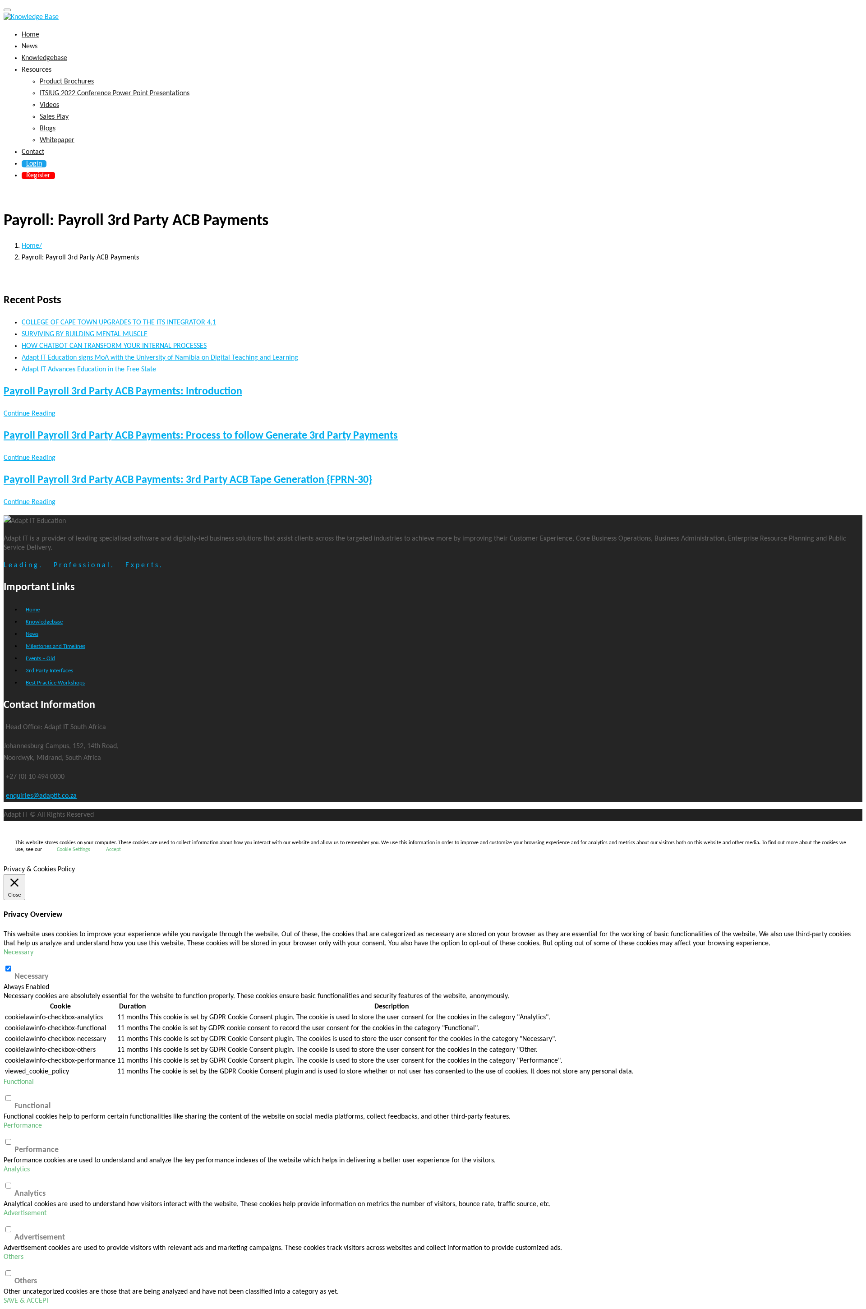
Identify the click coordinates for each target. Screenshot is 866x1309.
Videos (49, 105)
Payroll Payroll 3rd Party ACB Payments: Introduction (123, 391)
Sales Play (54, 116)
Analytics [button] (17, 1169)
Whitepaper (57, 140)
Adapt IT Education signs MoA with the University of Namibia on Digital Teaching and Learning (160, 357)
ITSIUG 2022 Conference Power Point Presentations (114, 93)
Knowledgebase (44, 58)
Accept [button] (113, 849)
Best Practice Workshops (55, 683)
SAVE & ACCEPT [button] (27, 1300)
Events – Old (40, 658)
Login (34, 163)
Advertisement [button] (25, 1213)
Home (30, 34)
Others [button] (13, 1257)
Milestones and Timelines (55, 646)
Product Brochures (67, 81)
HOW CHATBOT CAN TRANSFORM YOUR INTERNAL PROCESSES (114, 346)
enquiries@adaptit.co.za (41, 796)
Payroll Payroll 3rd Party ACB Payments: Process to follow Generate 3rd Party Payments (201, 435)
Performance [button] (23, 1125)
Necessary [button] (18, 952)
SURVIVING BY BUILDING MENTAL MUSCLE (84, 334)
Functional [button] (19, 1082)
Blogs (47, 128)
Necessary (31, 976)
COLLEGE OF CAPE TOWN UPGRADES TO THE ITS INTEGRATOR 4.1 (119, 322)
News (29, 46)
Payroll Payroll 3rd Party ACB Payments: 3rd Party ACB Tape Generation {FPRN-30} (188, 480)
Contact (33, 152)
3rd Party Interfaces (49, 671)
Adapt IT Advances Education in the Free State (89, 369)
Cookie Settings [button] (73, 849)
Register (38, 175)
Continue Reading (29, 413)
